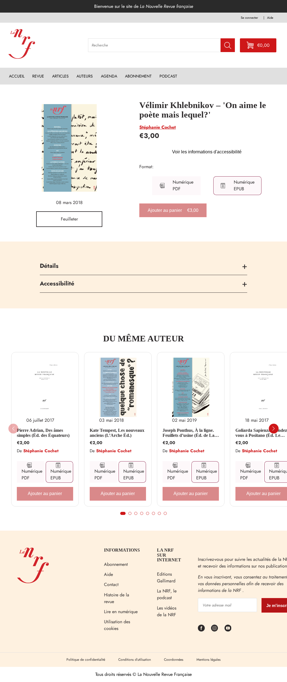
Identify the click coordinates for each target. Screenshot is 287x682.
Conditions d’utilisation (134, 659)
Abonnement (116, 564)
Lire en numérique (121, 611)
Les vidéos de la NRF (166, 611)
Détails (49, 266)
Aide (108, 574)
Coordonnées (173, 659)
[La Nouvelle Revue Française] (33, 581)
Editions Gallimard (166, 577)
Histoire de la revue (116, 598)
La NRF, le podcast (167, 594)
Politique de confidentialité (85, 659)
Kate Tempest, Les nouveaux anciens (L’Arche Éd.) (117, 433)
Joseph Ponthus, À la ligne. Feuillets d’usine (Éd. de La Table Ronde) (188, 433)
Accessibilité (57, 283)
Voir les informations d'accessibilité (207, 151)
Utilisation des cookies (117, 625)
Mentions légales (208, 659)
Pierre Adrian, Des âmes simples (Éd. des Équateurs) (43, 433)
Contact (111, 584)
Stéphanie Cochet (157, 127)
